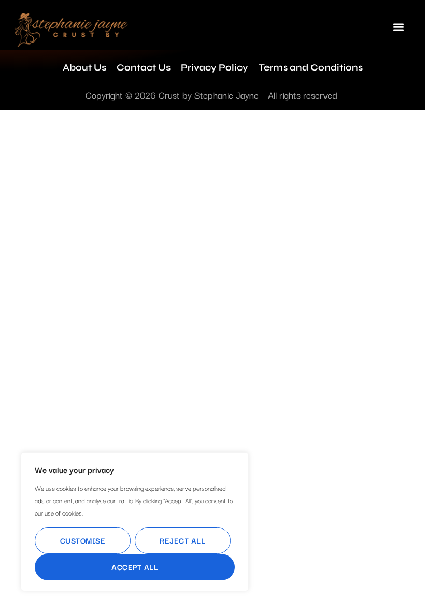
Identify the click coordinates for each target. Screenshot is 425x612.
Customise (83, 540)
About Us (84, 67)
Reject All (182, 540)
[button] (398, 26)
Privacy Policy (214, 67)
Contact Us (144, 67)
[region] (135, 521)
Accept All (134, 567)
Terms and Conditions (311, 67)
